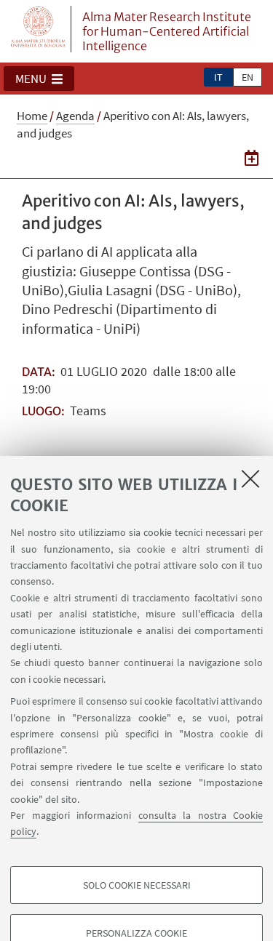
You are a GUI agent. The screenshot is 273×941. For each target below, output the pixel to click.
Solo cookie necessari (137, 885)
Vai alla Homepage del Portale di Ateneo (38, 29)
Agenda (75, 116)
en (247, 77)
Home (32, 116)
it (218, 77)
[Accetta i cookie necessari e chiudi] (250, 478)
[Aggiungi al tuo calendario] (251, 158)
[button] (39, 78)
